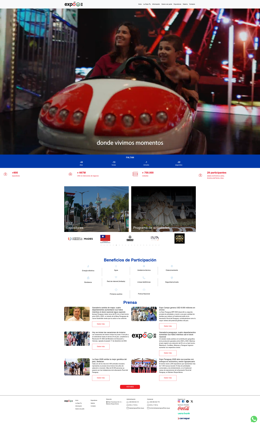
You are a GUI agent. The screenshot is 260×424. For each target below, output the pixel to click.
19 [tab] (156, 245)
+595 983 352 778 (154, 402)
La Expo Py (147, 4)
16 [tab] (147, 245)
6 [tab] (116, 245)
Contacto (192, 4)
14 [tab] (141, 245)
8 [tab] (122, 245)
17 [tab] (150, 245)
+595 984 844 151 (134, 402)
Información (156, 4)
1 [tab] (101, 245)
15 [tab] (144, 245)
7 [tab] (119, 245)
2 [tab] (104, 245)
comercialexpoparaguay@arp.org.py (159, 408)
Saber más (101, 324)
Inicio (140, 4)
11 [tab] (132, 245)
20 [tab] (159, 245)
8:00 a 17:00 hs (133, 405)
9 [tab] (125, 245)
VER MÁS (130, 387)
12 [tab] (135, 245)
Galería (185, 4)
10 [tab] (128, 245)
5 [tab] (113, 245)
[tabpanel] (80, 238)
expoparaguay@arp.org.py (136, 408)
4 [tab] (110, 245)
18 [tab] (153, 245)
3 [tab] (107, 245)
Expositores (177, 4)
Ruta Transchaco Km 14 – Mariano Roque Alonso (114, 403)
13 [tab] (138, 245)
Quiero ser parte (166, 4)
